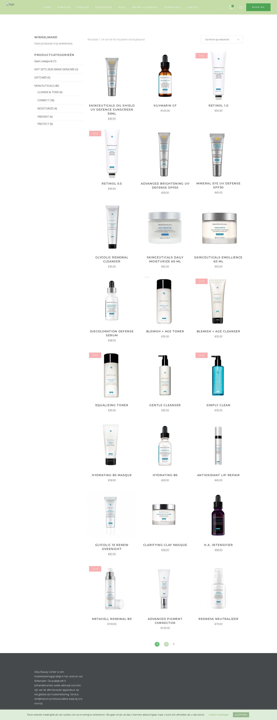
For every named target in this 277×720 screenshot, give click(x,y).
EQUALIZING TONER (111, 405)
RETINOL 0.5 (112, 183)
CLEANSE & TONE (48, 92)
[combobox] (222, 39)
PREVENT (43, 116)
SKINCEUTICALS (44, 85)
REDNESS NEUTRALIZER (218, 619)
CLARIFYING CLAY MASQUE (165, 545)
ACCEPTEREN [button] (241, 714)
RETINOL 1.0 (218, 105)
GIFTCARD (40, 77)
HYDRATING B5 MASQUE (112, 475)
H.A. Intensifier (218, 545)
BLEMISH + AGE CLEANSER (218, 331)
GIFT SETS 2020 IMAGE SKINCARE (54, 69)
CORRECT (43, 100)
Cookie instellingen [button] (219, 714)
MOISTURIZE (45, 108)
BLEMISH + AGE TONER (165, 331)
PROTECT (43, 124)
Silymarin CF (165, 105)
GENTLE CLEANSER (165, 405)
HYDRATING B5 (165, 475)
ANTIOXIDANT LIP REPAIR (218, 475)
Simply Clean (218, 405)
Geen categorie (43, 61)
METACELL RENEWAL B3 (112, 619)
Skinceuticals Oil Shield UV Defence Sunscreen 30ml (112, 109)
